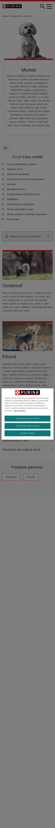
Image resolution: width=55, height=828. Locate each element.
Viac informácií (19, 411)
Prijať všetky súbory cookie (27, 426)
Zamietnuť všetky (27, 433)
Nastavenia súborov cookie (27, 418)
